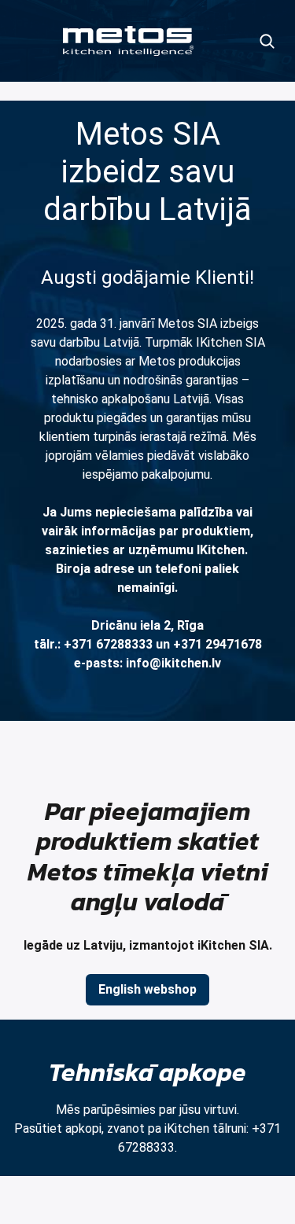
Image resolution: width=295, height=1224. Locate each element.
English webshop (147, 989)
